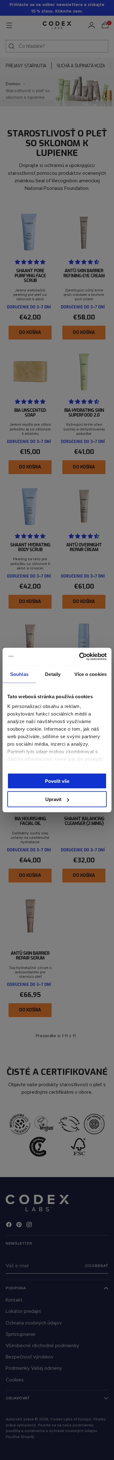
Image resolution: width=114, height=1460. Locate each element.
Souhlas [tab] (19, 674)
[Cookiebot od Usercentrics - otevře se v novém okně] (80, 657)
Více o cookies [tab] (90, 674)
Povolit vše (57, 780)
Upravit (53, 799)
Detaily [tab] (52, 674)
